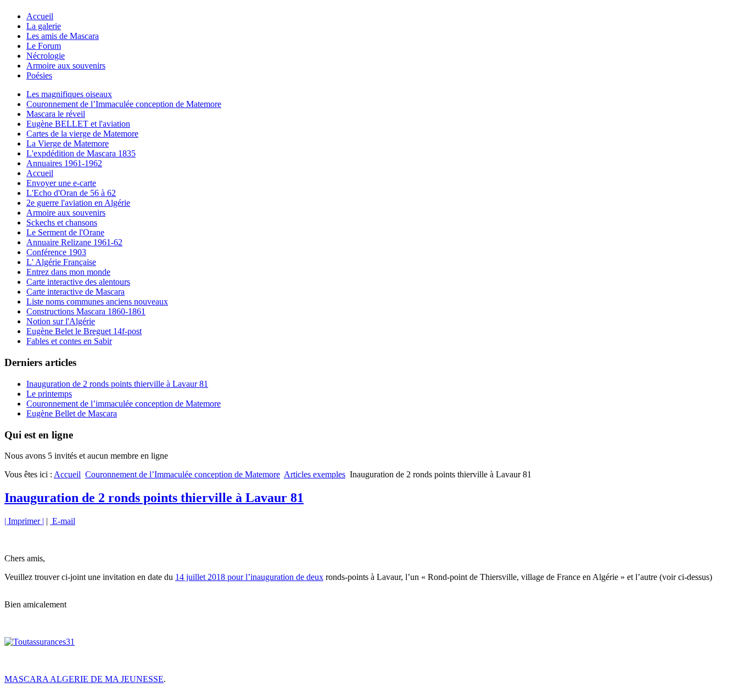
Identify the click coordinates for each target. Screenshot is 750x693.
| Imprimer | (24, 521)
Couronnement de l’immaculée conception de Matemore (123, 403)
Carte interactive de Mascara (75, 291)
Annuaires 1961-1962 (64, 163)
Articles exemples (314, 474)
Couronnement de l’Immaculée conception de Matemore (123, 104)
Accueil (39, 16)
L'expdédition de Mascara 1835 (81, 153)
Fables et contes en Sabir (69, 341)
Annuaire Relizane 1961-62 (74, 242)
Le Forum (43, 45)
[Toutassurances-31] (39, 641)
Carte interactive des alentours (78, 281)
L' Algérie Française (61, 262)
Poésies (39, 75)
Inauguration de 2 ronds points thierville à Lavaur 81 (117, 383)
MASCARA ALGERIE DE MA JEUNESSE (84, 679)
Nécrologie (45, 55)
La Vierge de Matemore (67, 143)
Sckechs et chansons (61, 222)
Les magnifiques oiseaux (69, 94)
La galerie (43, 26)
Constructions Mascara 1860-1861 (85, 311)
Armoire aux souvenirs (65, 65)
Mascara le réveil (55, 114)
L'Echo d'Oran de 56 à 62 (71, 193)
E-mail (62, 521)
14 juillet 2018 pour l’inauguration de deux (249, 577)
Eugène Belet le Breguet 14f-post (84, 331)
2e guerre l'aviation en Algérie (78, 202)
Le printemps (49, 393)
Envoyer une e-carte (61, 183)
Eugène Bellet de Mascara (71, 413)
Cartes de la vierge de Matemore (82, 133)
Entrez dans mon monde (68, 272)
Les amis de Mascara (62, 36)
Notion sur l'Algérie (60, 321)
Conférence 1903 (56, 252)
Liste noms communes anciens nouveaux (97, 301)
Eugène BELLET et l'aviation (78, 123)
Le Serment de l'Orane (65, 232)
